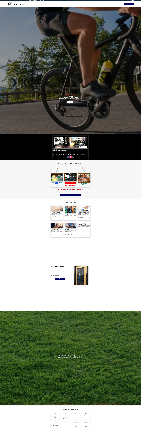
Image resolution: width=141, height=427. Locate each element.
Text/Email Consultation (60, 278)
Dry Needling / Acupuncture (55, 212)
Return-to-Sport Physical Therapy (57, 183)
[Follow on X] (73, 157)
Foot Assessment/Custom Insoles (83, 212)
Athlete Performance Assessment (70, 185)
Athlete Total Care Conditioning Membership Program (70, 194)
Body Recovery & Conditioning (84, 184)
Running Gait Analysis (68, 214)
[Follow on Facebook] (68, 157)
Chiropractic (67, 229)
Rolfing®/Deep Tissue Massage (56, 229)
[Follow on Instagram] (70, 157)
